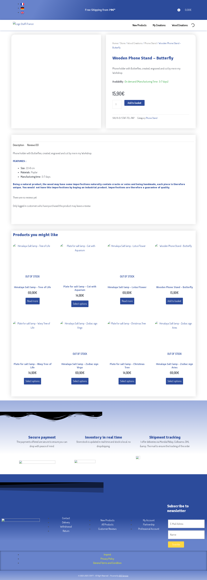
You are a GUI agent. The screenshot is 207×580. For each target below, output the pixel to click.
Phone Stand (150, 43)
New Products (139, 25)
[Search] (190, 24)
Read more (32, 301)
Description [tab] (18, 145)
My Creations (159, 25)
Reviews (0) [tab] (33, 145)
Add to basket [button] (174, 301)
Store (122, 43)
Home (115, 43)
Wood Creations (180, 25)
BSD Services (123, 576)
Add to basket (134, 102)
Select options (80, 303)
